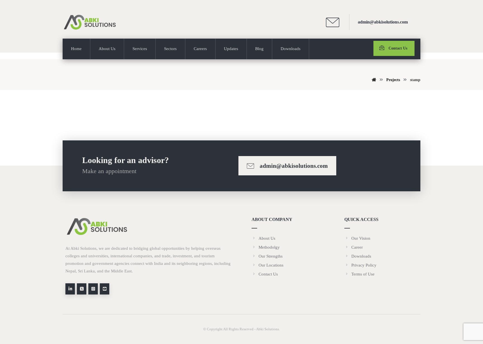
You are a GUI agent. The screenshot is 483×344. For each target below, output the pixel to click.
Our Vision (360, 238)
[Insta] (93, 288)
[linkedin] (70, 288)
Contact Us (268, 274)
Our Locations (271, 265)
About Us (267, 238)
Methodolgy (269, 247)
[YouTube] (104, 288)
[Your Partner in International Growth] (91, 22)
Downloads (361, 256)
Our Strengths (271, 256)
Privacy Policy (364, 265)
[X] (81, 288)
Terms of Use (363, 274)
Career (357, 247)
